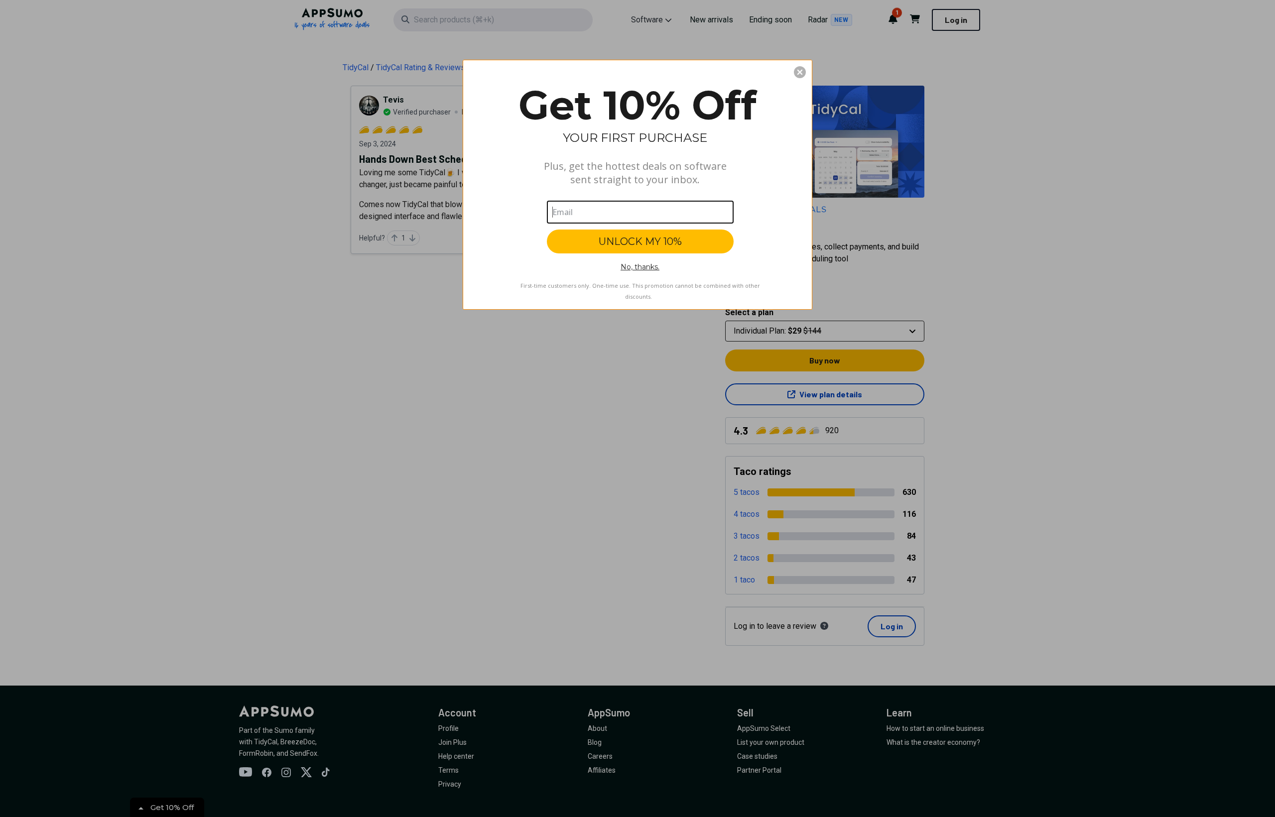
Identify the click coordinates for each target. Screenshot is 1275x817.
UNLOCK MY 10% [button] (640, 241)
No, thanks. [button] (640, 266)
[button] (800, 72)
